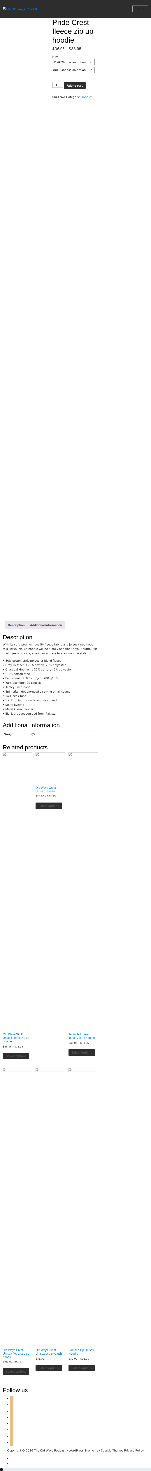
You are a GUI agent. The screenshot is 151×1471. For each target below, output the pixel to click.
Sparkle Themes (112, 1450)
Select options (16, 1056)
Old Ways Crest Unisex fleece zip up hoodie (16, 1354)
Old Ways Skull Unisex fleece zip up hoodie (16, 1038)
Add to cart (75, 85)
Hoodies (86, 97)
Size (55, 70)
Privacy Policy (134, 1450)
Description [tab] (16, 625)
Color (56, 62)
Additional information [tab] (46, 625)
